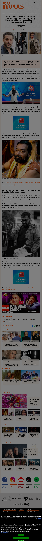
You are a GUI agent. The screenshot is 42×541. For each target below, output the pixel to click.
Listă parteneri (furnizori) (4, 532)
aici (7, 523)
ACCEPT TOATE (21, 535)
